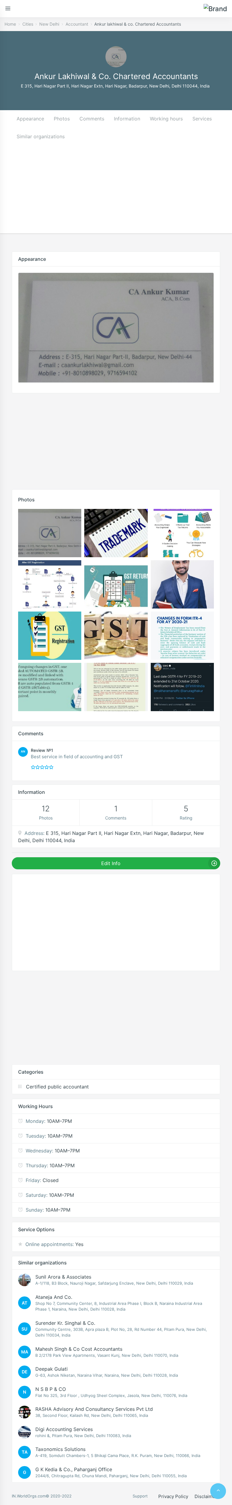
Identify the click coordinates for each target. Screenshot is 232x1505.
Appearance (30, 119)
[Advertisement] (116, 191)
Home (10, 24)
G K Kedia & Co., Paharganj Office (73, 1469)
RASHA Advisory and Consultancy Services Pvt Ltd (94, 1409)
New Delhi (49, 24)
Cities (27, 24)
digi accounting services (64, 1429)
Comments (91, 119)
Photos (62, 119)
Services (202, 119)
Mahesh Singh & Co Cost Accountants (78, 1349)
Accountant (77, 24)
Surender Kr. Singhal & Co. (65, 1323)
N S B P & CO (50, 1389)
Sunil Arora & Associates (63, 1277)
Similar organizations (41, 136)
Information (127, 119)
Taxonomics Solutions (60, 1449)
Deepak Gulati (51, 1369)
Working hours (166, 119)
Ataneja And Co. (53, 1297)
